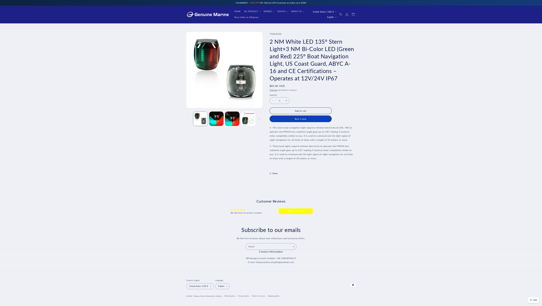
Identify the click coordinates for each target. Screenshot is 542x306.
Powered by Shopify (214, 296)
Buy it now (300, 119)
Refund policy (230, 296)
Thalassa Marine (199, 296)
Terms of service (258, 296)
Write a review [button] (296, 211)
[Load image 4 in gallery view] (248, 119)
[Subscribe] (293, 246)
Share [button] (275, 173)
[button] (252, 11)
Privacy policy (243, 296)
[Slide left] (189, 119)
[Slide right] (259, 119)
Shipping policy (274, 296)
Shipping (273, 90)
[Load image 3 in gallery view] (232, 119)
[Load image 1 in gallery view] (200, 119)
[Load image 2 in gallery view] (216, 119)
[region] (271, 3)
